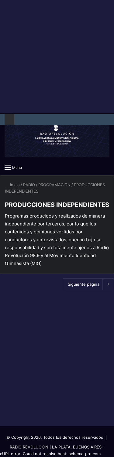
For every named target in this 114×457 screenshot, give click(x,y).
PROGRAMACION (54, 184)
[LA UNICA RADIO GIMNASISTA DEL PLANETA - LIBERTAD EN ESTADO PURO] (57, 137)
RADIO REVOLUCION (29, 447)
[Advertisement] (57, 57)
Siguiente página (83, 284)
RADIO (29, 184)
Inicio (14, 184)
